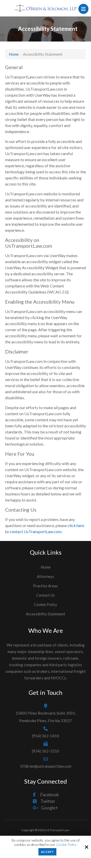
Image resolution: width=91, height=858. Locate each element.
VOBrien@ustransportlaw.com (45, 766)
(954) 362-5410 (45, 736)
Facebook (49, 794)
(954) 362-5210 (45, 751)
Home (14, 54)
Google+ (49, 807)
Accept (47, 852)
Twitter (47, 801)
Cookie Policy (66, 845)
